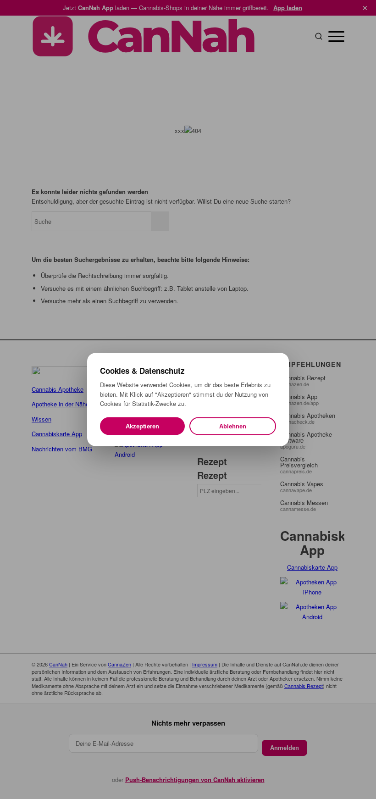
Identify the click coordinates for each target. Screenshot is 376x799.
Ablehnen (232, 425)
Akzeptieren (142, 425)
